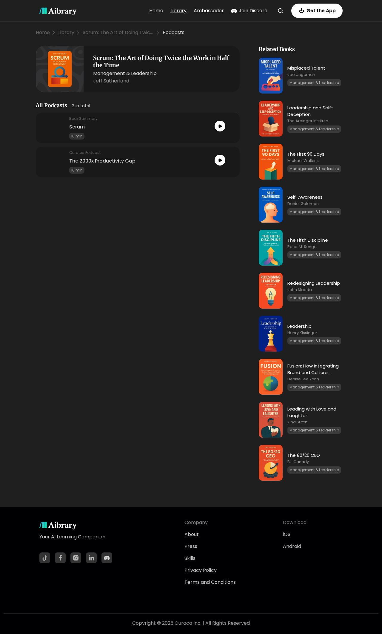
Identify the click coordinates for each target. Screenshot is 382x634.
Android (292, 546)
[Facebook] (60, 557)
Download (294, 522)
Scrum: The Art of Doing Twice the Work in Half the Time (118, 32)
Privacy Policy (200, 570)
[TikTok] (44, 557)
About (191, 534)
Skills (189, 558)
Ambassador (209, 10)
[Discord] (106, 557)
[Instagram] (75, 557)
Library (178, 10)
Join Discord (253, 10)
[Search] (280, 11)
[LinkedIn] (91, 557)
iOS (286, 534)
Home (156, 10)
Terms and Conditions (210, 582)
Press (190, 546)
